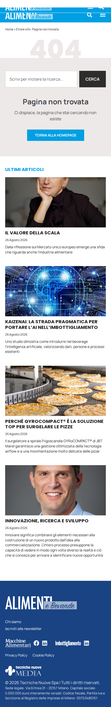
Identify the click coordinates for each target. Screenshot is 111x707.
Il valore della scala (32, 232)
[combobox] (41, 79)
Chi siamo (13, 622)
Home (9, 29)
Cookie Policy (43, 655)
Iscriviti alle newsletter (23, 629)
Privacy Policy (16, 655)
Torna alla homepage (55, 135)
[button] (89, 15)
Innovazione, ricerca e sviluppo (47, 520)
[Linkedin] (44, 643)
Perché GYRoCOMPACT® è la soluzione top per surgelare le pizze (54, 424)
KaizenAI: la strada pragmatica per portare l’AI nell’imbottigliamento (51, 324)
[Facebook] (36, 643)
